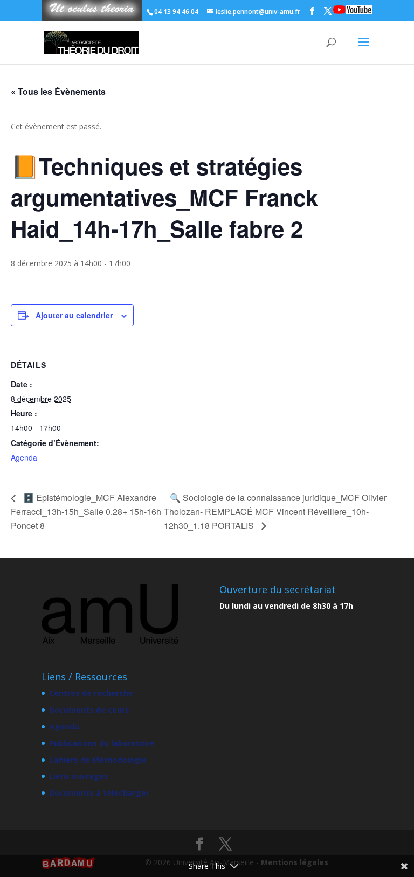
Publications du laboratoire (102, 743)
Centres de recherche (91, 693)
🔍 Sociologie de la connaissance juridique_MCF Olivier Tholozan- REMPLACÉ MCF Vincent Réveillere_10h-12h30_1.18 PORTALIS (275, 511)
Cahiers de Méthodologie (98, 760)
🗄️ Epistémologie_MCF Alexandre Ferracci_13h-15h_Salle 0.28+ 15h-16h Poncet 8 (86, 511)
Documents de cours (89, 710)
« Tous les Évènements (58, 91)
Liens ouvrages (78, 776)
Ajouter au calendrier (74, 315)
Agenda (24, 457)
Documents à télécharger (99, 793)
